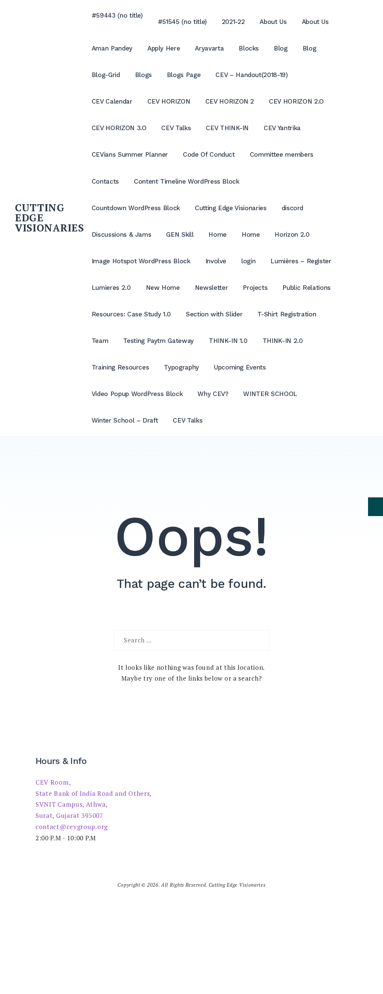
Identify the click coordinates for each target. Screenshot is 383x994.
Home (217, 234)
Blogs (143, 75)
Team (100, 340)
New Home (163, 287)
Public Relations (306, 287)
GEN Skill (179, 234)
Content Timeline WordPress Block (186, 181)
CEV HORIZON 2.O (296, 101)
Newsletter (211, 287)
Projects (255, 287)
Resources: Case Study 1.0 (131, 314)
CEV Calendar (112, 101)
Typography (181, 367)
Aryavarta (209, 48)
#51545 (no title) (182, 21)
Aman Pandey (112, 48)
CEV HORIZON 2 (229, 101)
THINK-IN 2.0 (283, 340)
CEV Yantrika (282, 128)
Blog (281, 48)
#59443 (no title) (117, 15)
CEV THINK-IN (227, 128)
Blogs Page (184, 75)
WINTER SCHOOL (270, 394)
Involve (216, 261)
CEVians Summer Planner (130, 154)
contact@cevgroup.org (72, 826)
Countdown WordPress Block (136, 208)
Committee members (281, 154)
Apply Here (163, 48)
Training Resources (120, 367)
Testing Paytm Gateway (158, 340)
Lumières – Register (300, 261)
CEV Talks (176, 128)
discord (293, 208)
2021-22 (233, 21)
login (248, 261)
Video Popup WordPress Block (137, 394)
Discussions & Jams (121, 234)
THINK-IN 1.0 (228, 340)
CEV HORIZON (168, 101)
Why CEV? (212, 394)
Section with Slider (214, 314)
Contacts (105, 181)
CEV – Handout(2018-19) (251, 75)
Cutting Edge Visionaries (231, 208)
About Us (273, 21)
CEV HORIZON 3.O (119, 128)
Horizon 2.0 (292, 234)
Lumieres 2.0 (111, 287)
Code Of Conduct (209, 154)
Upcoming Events (240, 367)
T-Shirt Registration (286, 314)
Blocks (249, 48)
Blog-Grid (106, 75)
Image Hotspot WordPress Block (141, 261)
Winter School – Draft (125, 420)
